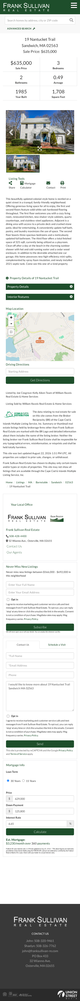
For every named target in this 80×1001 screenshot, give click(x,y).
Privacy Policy (31, 619)
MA (30, 482)
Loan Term (12, 771)
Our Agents (14, 552)
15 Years (30, 780)
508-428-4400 (18, 536)
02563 (69, 482)
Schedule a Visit (57, 644)
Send (40, 744)
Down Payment (14, 805)
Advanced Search (19, 28)
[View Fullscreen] (11, 332)
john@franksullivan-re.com (40, 951)
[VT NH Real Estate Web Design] (40, 995)
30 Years (15, 780)
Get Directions (40, 380)
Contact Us (14, 546)
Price (9, 792)
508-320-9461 (44, 941)
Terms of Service (18, 754)
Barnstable (42, 482)
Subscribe (40, 627)
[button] (71, 20)
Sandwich (56, 482)
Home (9, 482)
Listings (20, 482)
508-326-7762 (46, 946)
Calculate (40, 832)
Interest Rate (13, 817)
